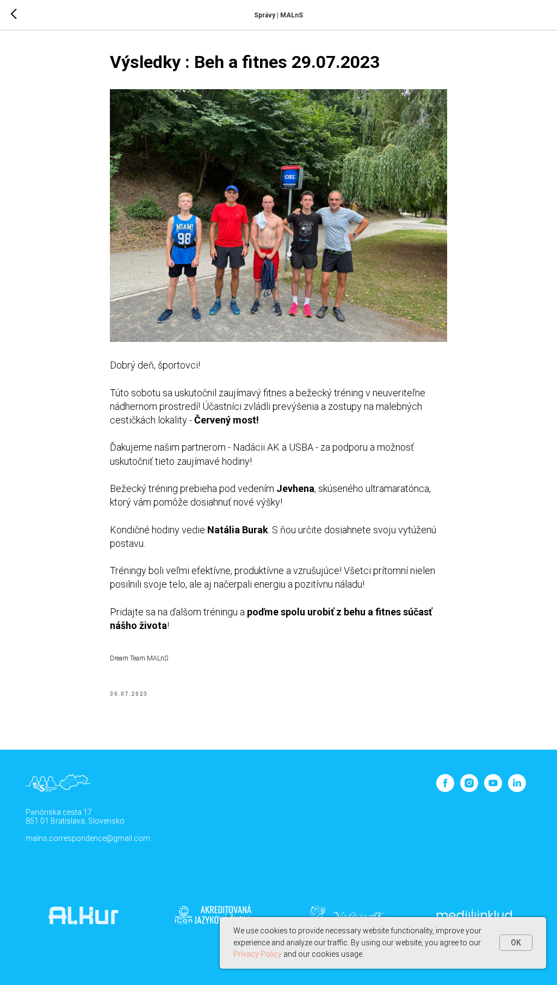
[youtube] (493, 789)
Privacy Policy (257, 954)
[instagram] (469, 789)
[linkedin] (517, 789)
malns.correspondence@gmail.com (88, 838)
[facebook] (445, 789)
